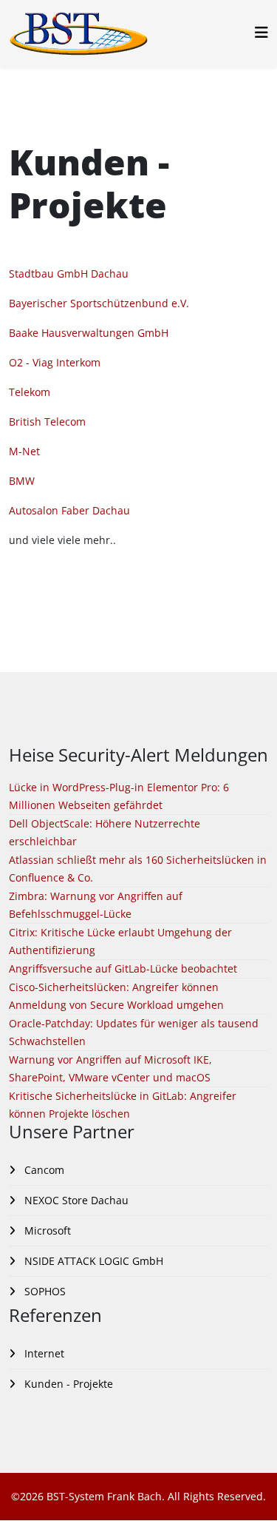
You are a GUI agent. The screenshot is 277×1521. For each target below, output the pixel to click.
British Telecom (47, 421)
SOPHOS (43, 1291)
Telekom (29, 392)
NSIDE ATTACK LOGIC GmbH (92, 1261)
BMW (22, 481)
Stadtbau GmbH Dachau (69, 273)
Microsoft (46, 1230)
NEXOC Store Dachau (75, 1200)
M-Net (24, 451)
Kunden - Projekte (67, 1384)
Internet (42, 1353)
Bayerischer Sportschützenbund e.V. (99, 303)
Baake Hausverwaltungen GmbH (88, 333)
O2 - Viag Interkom (54, 362)
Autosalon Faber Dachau (69, 510)
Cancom (42, 1170)
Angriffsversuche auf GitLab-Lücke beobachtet (123, 968)
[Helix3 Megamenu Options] (261, 32)
